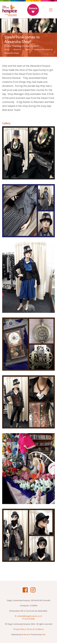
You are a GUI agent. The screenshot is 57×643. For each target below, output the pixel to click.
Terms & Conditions (35, 629)
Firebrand (26, 634)
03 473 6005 (30, 618)
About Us (17, 49)
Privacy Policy (19, 629)
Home (7, 49)
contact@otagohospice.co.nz (29, 616)
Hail (43, 634)
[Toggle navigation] (51, 10)
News (27, 49)
